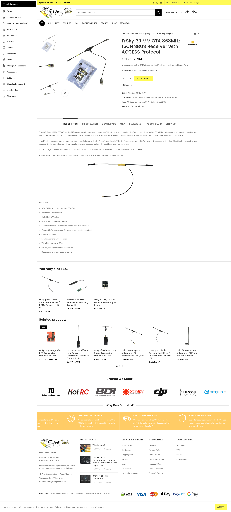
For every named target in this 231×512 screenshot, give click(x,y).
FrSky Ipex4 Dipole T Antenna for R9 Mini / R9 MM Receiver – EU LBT (49, 303)
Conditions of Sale (156, 459)
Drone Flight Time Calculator (101, 477)
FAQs (124, 464)
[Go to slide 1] (117, 366)
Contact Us (126, 450)
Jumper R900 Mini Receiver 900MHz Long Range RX (77, 302)
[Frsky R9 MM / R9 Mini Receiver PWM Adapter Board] (106, 285)
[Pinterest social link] (139, 106)
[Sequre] (215, 392)
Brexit (179, 454)
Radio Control (134, 33)
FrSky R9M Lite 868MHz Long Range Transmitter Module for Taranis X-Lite (78, 354)
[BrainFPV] (133, 392)
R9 (151, 102)
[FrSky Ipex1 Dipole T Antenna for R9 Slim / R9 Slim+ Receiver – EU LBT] (160, 336)
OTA (147, 102)
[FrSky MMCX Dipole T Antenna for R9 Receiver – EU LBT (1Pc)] (133, 336)
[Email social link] (136, 106)
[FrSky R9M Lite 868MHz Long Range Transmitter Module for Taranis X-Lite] (78, 336)
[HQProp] (188, 392)
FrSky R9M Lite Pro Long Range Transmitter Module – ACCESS (105, 353)
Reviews (152, 445)
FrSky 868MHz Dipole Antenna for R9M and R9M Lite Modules (187, 353)
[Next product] (198, 33)
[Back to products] (195, 33)
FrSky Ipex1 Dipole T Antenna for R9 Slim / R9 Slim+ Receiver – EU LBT (160, 354)
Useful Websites (156, 468)
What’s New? (99, 445)
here (140, 150)
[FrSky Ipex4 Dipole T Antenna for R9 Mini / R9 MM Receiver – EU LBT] (51, 285)
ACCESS (130, 102)
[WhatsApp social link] (142, 106)
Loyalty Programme (130, 473)
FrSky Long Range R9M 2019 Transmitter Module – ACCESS (50, 353)
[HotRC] (78, 392)
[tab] (70, 122)
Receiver (156, 102)
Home (124, 33)
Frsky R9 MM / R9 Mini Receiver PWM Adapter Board (105, 302)
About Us (181, 445)
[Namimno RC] (51, 392)
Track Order (127, 445)
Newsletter (126, 468)
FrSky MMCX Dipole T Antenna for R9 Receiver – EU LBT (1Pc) (133, 353)
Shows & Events (156, 473)
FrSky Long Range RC (165, 33)
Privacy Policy (154, 450)
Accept (220, 507)
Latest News (182, 459)
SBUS (163, 102)
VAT (178, 450)
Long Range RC (147, 33)
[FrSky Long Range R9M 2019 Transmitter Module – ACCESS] (51, 336)
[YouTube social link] (161, 3)
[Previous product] (192, 33)
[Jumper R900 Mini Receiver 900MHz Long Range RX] (78, 285)
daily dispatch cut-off (161, 423)
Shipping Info (127, 454)
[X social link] (157, 3)
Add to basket (143, 78)
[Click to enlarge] (64, 93)
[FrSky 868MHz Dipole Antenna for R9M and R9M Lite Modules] (188, 336)
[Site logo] (56, 12)
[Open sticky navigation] (42, 23)
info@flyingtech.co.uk (56, 481)
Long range (139, 102)
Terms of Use (154, 454)
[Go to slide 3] (122, 366)
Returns (125, 459)
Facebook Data (155, 464)
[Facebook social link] (153, 3)
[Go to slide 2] (119, 366)
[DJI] (160, 392)
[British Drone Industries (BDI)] (106, 392)
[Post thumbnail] (85, 448)
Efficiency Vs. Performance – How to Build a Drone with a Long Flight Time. (105, 461)
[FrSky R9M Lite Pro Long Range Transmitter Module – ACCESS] (106, 336)
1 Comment (106, 449)
